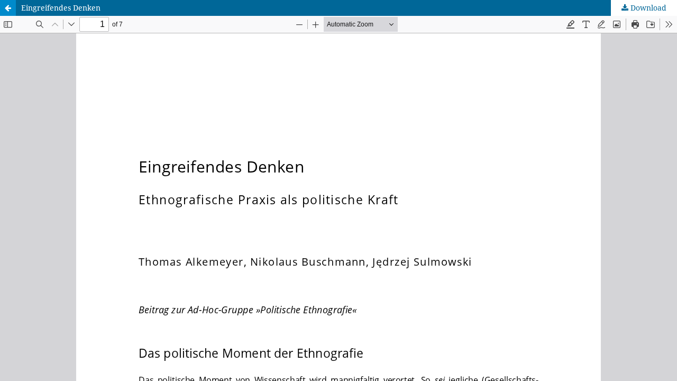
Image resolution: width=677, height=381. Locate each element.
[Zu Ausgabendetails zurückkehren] (8, 8)
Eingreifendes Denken (60, 8)
